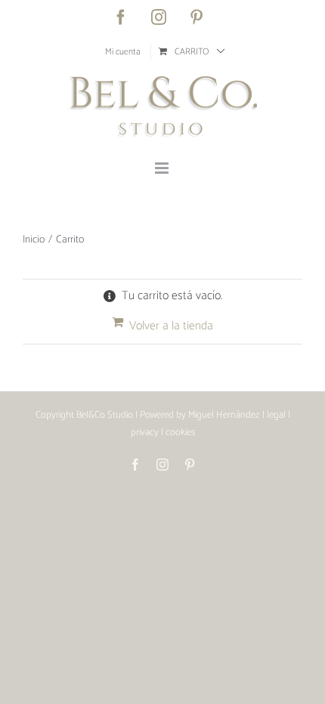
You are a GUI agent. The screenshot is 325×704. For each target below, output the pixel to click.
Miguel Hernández (224, 415)
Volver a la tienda (171, 326)
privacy (145, 432)
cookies (180, 432)
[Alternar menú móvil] (163, 168)
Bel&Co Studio (104, 415)
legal (276, 415)
